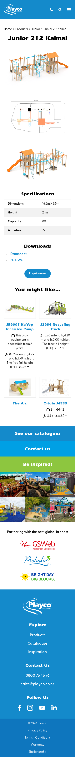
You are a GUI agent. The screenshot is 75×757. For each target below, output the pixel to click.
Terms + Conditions (38, 737)
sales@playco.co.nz (37, 684)
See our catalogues (38, 433)
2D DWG (16, 260)
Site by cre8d (37, 752)
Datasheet (18, 254)
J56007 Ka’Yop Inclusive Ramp (20, 327)
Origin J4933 (55, 403)
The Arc (20, 403)
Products (21, 29)
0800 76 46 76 (37, 676)
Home (8, 29)
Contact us (37, 449)
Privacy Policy (38, 730)
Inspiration (37, 652)
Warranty (37, 744)
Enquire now (37, 273)
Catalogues (38, 644)
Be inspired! (37, 464)
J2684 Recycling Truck (55, 327)
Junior (35, 29)
